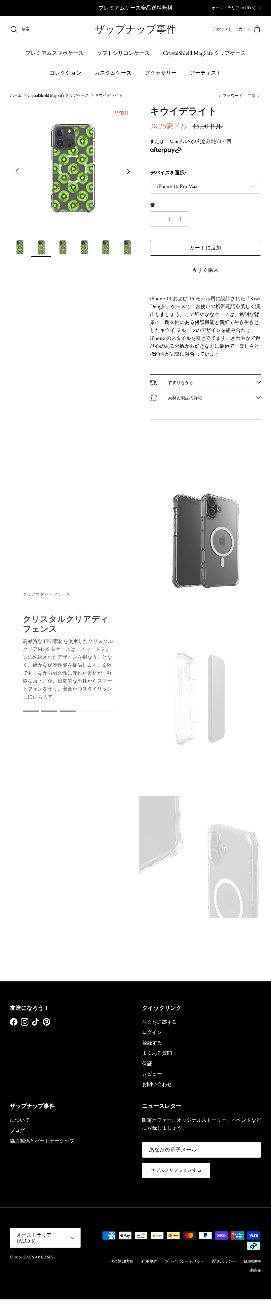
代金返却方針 (122, 1261)
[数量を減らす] (156, 219)
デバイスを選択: (168, 172)
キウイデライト (109, 95)
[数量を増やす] (182, 219)
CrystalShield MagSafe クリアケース (204, 53)
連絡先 (255, 1270)
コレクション (65, 73)
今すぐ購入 (205, 270)
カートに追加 (205, 247)
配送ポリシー (224, 1261)
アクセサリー (160, 73)
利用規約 (149, 1261)
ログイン (152, 1032)
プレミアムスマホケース (54, 53)
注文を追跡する (159, 1022)
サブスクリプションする (176, 1170)
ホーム (16, 95)
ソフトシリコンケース (123, 53)
